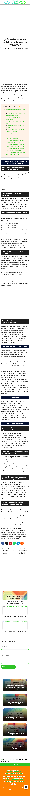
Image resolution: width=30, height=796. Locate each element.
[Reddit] (22, 543)
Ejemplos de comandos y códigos (15, 134)
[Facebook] (2, 543)
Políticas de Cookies (14, 790)
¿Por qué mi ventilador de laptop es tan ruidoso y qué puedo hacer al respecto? (22, 551)
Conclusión (9, 136)
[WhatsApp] (14, 543)
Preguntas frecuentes (12, 138)
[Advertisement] (15, 21)
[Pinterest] (10, 543)
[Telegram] (18, 543)
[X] (6, 543)
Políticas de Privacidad (17, 788)
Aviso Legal (5, 788)
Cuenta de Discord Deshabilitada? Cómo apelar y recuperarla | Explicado (8, 551)
